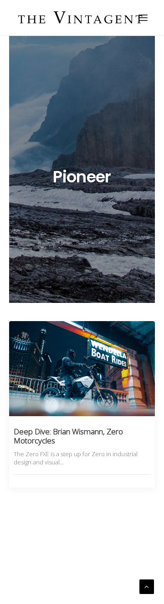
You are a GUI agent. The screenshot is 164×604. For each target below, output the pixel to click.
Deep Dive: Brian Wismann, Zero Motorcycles (68, 436)
